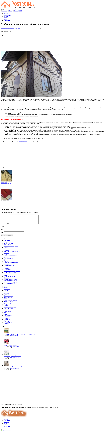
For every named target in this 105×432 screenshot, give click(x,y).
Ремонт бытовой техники (10, 300)
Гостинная (6, 253)
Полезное (6, 294)
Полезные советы (8, 296)
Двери (5, 19)
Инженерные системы (9, 265)
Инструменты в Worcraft (10, 345)
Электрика (6, 323)
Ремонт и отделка (8, 301)
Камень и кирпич (8, 268)
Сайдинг (18, 28)
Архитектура (7, 15)
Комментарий (5, 223)
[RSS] (20, 11)
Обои (5, 284)
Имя (2, 226)
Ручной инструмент (9, 303)
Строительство (8, 311)
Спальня (6, 305)
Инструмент (7, 266)
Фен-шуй (6, 16)
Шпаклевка (7, 319)
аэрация (6, 241)
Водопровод (7, 250)
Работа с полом (8, 297)
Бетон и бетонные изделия (11, 246)
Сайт (2, 232)
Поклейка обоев (8, 291)
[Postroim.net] (18, 8)
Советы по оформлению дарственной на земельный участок (19, 334)
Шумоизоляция (8, 322)
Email (2, 229)
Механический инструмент (11, 282)
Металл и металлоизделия (10, 280)
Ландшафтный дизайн (9, 276)
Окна (5, 286)
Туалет (5, 314)
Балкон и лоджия (8, 243)
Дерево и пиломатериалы (10, 255)
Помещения (7, 20)
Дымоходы (6, 261)
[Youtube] (15, 11)
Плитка (6, 290)
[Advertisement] (52, 43)
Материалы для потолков (10, 279)
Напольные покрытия (9, 283)
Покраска (6, 293)
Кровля (6, 273)
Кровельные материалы (10, 272)
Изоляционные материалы (11, 262)
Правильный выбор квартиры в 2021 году (15, 366)
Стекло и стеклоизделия (10, 307)
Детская (6, 257)
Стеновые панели (8, 308)
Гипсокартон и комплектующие (12, 251)
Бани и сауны (7, 244)
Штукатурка (7, 321)
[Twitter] (10, 11)
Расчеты (6, 298)
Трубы (5, 312)
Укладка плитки (8, 315)
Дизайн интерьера (8, 258)
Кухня (5, 275)
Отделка (6, 17)
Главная (6, 13)
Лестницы (6, 278)
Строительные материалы (7, 28)
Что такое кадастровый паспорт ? (12, 356)
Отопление (7, 289)
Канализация (7, 269)
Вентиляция (7, 248)
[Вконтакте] (4, 11)
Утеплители (7, 316)
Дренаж (6, 260)
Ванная (6, 247)
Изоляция (6, 264)
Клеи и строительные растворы (12, 271)
